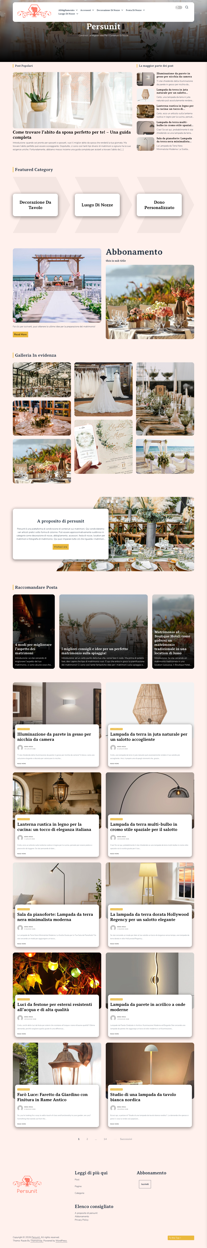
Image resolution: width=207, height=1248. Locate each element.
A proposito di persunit (86, 1213)
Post (77, 1179)
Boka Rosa (28, 746)
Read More (20, 334)
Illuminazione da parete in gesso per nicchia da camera (174, 75)
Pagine (78, 1186)
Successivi (126, 1139)
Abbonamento (82, 1216)
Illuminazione (23, 729)
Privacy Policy (81, 1219)
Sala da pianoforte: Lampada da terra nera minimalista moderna (174, 141)
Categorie (79, 1193)
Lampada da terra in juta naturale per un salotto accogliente (172, 92)
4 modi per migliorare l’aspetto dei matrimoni (33, 649)
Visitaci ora (60, 546)
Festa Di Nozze (134, 10)
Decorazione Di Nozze (108, 10)
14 (105, 1139)
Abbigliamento (66, 10)
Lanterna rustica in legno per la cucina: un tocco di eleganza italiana (175, 108)
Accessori (85, 10)
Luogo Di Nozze (66, 14)
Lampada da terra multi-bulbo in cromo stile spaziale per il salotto (175, 125)
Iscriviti (145, 1184)
